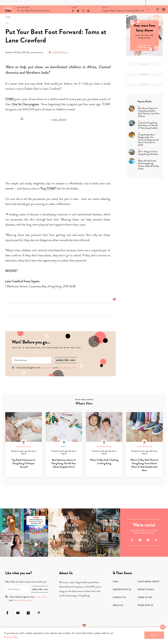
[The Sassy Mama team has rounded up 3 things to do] (72, 532)
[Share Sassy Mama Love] (88, 11)
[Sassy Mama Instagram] (148, 540)
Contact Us (119, 597)
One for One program (25, 104)
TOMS (9, 99)
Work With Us (145, 605)
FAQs (115, 581)
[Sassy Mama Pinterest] (156, 540)
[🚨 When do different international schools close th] (12, 545)
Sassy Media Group (148, 581)
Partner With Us (122, 589)
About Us (118, 605)
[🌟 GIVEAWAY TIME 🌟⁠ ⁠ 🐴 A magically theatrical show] (36, 520)
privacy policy (47, 367)
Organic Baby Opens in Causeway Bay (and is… (123, 11)
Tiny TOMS (48, 188)
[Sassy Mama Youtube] (140, 540)
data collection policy (67, 367)
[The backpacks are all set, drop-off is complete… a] (108, 545)
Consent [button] (154, 635)
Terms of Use (145, 597)
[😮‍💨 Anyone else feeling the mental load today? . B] (12, 520)
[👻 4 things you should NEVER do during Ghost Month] (108, 520)
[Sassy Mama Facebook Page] (132, 540)
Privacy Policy (146, 589)
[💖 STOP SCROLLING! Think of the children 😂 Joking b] (36, 545)
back (8, 17)
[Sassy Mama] (8, 9)
